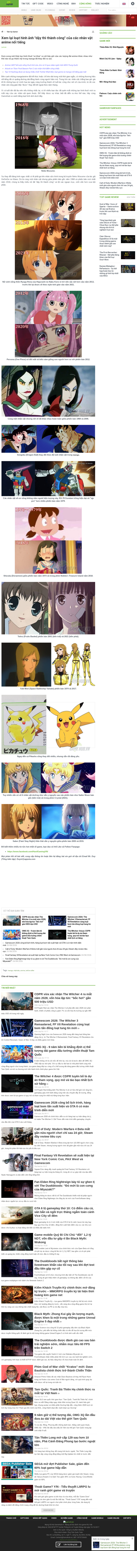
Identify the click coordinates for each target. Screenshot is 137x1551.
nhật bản (17, 970)
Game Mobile (97, 1518)
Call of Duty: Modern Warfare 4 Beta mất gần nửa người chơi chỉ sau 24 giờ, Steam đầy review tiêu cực (63, 1132)
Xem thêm (131, 197)
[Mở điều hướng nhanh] (93, 31)
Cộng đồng (85, 3)
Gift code (38, 3)
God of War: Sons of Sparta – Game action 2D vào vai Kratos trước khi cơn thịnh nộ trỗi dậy (109, 209)
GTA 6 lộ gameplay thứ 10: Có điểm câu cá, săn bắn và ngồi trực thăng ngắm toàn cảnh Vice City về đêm (64, 1212)
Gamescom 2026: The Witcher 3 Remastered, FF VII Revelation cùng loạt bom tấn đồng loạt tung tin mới (79, 922)
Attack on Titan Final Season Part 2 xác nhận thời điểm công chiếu (32, 68)
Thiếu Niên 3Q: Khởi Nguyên (112, 47)
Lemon (3, 47)
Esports (127, 1518)
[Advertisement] (48, 885)
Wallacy (95, 10)
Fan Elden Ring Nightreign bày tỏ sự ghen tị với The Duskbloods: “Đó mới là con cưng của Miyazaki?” (64, 1185)
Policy (75, 1540)
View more (48, 1510)
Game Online (113, 1518)
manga (10, 970)
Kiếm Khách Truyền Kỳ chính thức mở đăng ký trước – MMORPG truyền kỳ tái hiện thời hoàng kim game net (64, 1291)
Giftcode (24, 1518)
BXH (73, 3)
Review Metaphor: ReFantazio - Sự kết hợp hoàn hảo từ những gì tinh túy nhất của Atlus (109, 271)
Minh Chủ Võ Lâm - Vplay (110, 59)
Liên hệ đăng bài (70, 1544)
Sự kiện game (67, 1518)
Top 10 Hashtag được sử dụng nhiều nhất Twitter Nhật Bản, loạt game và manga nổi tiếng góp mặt (45, 72)
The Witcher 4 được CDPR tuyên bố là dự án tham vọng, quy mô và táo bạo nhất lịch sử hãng (79, 934)
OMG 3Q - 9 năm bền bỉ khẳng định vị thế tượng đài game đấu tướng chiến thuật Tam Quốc (34, 934)
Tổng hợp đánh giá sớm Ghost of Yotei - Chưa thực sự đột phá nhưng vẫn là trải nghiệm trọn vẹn (109, 225)
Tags (5, 970)
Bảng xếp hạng (40, 1518)
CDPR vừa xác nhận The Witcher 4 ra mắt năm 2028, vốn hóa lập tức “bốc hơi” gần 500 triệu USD (34, 920)
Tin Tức (25, 3)
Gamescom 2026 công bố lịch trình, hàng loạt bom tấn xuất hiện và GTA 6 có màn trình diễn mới (62, 1106)
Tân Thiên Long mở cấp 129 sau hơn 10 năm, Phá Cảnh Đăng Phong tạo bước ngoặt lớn (64, 1441)
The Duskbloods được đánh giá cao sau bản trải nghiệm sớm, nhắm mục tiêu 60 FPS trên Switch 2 (64, 1344)
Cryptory (83, 10)
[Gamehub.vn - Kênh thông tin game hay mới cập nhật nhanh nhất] (9, 3)
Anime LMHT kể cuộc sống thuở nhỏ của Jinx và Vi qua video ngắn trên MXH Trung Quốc (41, 65)
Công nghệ (63, 3)
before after (30, 970)
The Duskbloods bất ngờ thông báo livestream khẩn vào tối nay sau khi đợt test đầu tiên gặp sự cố (64, 1264)
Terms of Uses (65, 1540)
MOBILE (24, 10)
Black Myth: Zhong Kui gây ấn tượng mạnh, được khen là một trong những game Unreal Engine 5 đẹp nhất (64, 1317)
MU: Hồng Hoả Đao (108, 82)
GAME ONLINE (36, 10)
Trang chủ (11, 1518)
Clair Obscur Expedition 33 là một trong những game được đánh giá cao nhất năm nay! (108, 241)
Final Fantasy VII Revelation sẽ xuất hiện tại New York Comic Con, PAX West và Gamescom (43, 955)
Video (50, 3)
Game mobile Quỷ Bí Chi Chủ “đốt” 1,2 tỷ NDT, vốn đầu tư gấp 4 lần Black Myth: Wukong (62, 1238)
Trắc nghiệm (102, 3)
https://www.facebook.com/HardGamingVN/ (27, 851)
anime (22, 970)
